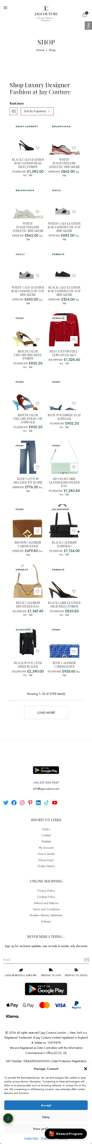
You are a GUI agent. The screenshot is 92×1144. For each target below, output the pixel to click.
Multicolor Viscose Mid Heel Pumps (28, 355)
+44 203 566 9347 (46, 782)
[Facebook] (14, 802)
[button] (85, 1069)
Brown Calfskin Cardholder (28, 544)
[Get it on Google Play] (46, 767)
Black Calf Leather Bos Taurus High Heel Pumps (28, 163)
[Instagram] (22, 802)
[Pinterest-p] (30, 802)
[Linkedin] (38, 802)
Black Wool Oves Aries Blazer (28, 665)
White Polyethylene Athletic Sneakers (64, 163)
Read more (17, 103)
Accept (46, 1105)
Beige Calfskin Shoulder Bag (28, 604)
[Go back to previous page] (8, 1118)
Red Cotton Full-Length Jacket (64, 353)
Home (40, 50)
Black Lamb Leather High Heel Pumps (64, 604)
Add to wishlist (37, 148)
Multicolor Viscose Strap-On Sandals (27, 418)
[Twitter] (6, 802)
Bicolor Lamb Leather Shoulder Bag (64, 482)
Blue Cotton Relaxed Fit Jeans (28, 480)
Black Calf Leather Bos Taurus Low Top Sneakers (64, 291)
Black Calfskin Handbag (64, 544)
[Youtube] (54, 802)
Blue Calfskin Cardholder (64, 665)
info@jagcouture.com (46, 789)
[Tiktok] (46, 802)
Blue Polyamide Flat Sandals (64, 417)
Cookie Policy (31, 1138)
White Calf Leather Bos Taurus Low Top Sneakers (64, 227)
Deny (46, 1117)
